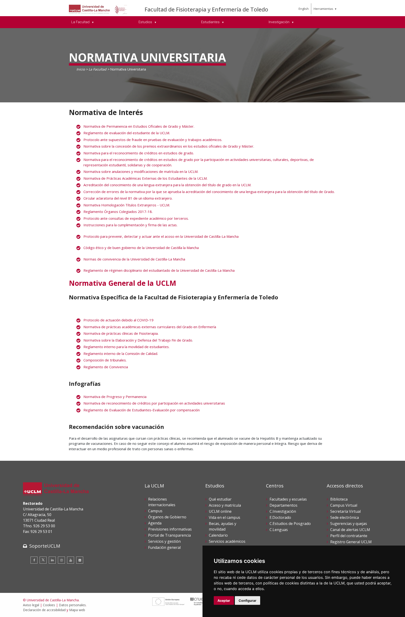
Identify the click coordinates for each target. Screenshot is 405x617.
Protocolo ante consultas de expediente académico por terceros (135, 218)
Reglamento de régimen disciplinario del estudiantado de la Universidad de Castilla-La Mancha (159, 270)
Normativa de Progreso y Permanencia (114, 396)
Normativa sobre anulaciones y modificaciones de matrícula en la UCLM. (140, 171)
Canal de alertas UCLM (350, 529)
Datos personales (72, 605)
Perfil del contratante (348, 535)
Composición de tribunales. (105, 360)
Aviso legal (31, 605)
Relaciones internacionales (161, 502)
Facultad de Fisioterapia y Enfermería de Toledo (206, 9)
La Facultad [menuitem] (80, 22)
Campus (155, 510)
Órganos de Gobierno (167, 517)
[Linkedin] (52, 560)
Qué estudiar (220, 499)
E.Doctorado (280, 517)
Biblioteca (339, 499)
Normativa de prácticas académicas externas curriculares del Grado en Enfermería (149, 326)
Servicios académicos (227, 541)
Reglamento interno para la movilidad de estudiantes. (126, 346)
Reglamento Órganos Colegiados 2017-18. (118, 211)
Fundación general (164, 547)
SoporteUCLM (44, 546)
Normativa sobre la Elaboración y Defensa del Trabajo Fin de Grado (137, 340)
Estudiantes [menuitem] (211, 22)
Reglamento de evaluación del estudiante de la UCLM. (126, 132)
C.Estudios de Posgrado (290, 523)
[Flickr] (79, 560)
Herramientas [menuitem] (323, 9)
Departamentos (283, 505)
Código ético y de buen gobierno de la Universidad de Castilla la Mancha (141, 247)
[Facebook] (34, 560)
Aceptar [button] (224, 600)
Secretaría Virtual (345, 511)
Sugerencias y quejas (348, 523)
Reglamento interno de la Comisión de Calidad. (120, 353)
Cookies (49, 605)
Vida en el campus (224, 517)
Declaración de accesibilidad (44, 610)
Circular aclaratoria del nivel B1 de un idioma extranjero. (127, 198)
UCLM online (220, 511)
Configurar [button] (247, 600)
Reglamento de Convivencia (105, 366)
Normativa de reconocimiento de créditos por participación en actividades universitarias (154, 403)
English (304, 9)
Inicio (80, 69)
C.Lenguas (279, 529)
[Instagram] (61, 560)
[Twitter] (43, 560)
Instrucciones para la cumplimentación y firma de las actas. (130, 225)
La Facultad (97, 69)
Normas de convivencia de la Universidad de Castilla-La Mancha (134, 259)
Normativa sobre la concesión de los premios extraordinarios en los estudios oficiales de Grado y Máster (168, 146)
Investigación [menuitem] (279, 22)
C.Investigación (283, 511)
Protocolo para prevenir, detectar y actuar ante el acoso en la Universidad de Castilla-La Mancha (161, 236)
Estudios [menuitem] (146, 22)
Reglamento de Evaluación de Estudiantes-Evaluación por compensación (141, 410)
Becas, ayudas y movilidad (222, 526)
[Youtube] (70, 560)
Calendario (218, 535)
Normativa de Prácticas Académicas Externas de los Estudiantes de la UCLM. (145, 178)
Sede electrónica (344, 517)
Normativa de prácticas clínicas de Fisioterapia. (120, 333)
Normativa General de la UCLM (122, 283)
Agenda (154, 523)
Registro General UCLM (351, 541)
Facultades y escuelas (288, 499)
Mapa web (77, 610)
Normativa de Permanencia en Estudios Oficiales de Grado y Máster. (138, 126)
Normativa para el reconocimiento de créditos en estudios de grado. (138, 153)
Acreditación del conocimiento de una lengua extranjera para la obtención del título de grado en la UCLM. (167, 184)
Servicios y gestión (164, 541)
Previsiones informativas (170, 529)
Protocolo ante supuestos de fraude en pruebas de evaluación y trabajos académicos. (152, 139)
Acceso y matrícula (225, 505)
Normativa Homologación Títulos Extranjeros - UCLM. (126, 205)
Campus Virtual (343, 505)
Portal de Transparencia (169, 535)
